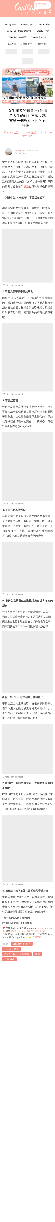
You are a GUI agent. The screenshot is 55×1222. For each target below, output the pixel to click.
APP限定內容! (27, 24)
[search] (50, 10)
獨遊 (26, 186)
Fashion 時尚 (44, 24)
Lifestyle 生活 (43, 31)
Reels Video (42, 44)
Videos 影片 (26, 44)
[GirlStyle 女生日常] (27, 8)
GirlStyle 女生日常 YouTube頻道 (28, 931)
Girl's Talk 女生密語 (17, 37)
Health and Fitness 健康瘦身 (19, 31)
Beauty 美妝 (10, 24)
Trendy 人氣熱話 (38, 37)
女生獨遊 (9, 959)
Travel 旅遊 (29, 132)
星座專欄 (12, 44)
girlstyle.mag (45, 928)
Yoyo (20, 150)
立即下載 (36, 937)
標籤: (6, 943)
